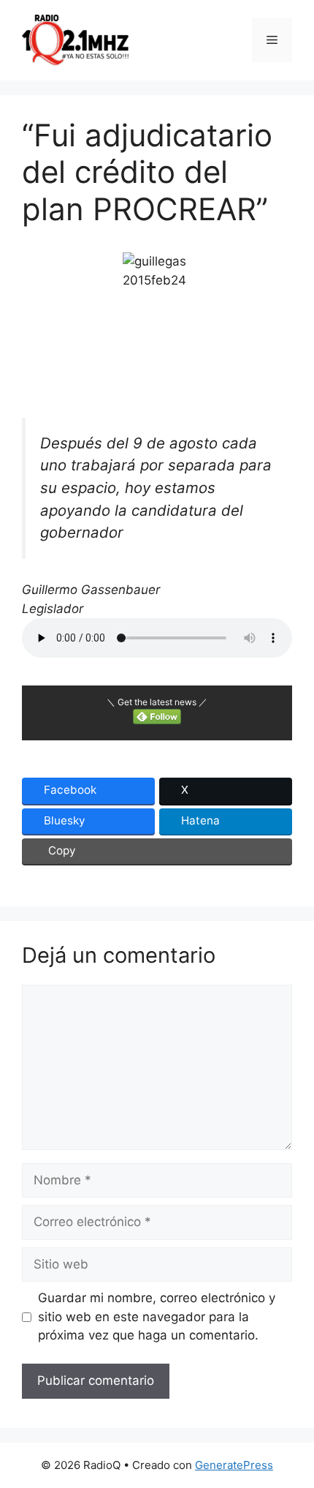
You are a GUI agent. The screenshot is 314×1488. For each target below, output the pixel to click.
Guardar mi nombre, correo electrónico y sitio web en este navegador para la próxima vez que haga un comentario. (156, 1316)
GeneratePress (234, 1465)
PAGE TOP (292, 1430)
